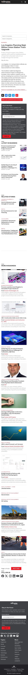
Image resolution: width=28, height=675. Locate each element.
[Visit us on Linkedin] (14, 576)
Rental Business (5, 442)
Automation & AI (5, 471)
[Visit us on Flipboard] (21, 576)
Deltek (6, 354)
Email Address (6, 113)
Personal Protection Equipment (10, 493)
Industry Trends (5, 347)
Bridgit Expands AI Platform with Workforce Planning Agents (10, 474)
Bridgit (6, 477)
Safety (3, 552)
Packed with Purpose (10, 417)
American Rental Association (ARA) (13, 446)
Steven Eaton (5, 494)
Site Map (20, 670)
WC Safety (4, 501)
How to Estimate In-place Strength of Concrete (8, 203)
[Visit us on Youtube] (17, 576)
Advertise (13, 669)
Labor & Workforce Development (10, 316)
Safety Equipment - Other (8, 486)
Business (4, 42)
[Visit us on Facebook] (2, 576)
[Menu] (25, 2)
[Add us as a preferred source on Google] (16, 95)
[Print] (2, 95)
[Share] (6, 95)
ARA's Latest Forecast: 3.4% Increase (12, 444)
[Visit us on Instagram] (10, 576)
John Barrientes (6, 488)
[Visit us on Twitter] (6, 576)
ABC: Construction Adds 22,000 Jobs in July (8, 156)
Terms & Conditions (12, 670)
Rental (3, 209)
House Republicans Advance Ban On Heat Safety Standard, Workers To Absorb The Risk (13, 555)
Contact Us (7, 669)
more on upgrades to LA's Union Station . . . (14, 89)
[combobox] (14, 36)
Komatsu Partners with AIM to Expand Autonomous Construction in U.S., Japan (13, 523)
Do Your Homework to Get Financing (9, 211)
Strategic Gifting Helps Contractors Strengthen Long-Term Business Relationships (11, 413)
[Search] (21, 2)
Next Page (16, 568)
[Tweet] (13, 95)
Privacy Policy (12, 133)
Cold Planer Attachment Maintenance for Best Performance (8, 222)
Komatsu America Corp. (10, 526)
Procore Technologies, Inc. (11, 290)
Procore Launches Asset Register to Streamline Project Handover (8, 147)
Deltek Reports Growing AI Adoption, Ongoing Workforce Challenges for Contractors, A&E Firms (9, 166)
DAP (5, 384)
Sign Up (6, 136)
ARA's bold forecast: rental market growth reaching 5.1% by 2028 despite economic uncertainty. (12, 449)
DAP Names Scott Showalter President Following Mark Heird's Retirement (9, 176)
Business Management (7, 285)
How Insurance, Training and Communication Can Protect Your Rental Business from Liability (9, 232)
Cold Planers (4, 218)
